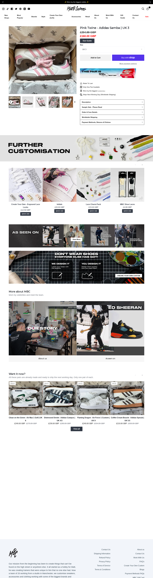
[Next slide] (74, 102)
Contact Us (105, 550)
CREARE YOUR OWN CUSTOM (128, 276)
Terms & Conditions (102, 569)
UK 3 (84, 49)
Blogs (142, 569)
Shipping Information (102, 554)
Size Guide (87, 41)
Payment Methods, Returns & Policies (96, 122)
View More (76, 239)
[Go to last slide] (10, 102)
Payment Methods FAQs (134, 574)
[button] (14, 102)
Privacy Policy (104, 562)
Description (86, 102)
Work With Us (138, 558)
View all (76, 429)
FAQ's (141, 562)
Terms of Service (103, 566)
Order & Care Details (89, 112)
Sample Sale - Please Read (92, 107)
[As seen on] (110, 331)
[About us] (42, 331)
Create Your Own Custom (134, 566)
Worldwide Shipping (89, 117)
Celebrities (101, 91)
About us (140, 550)
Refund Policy (104, 558)
